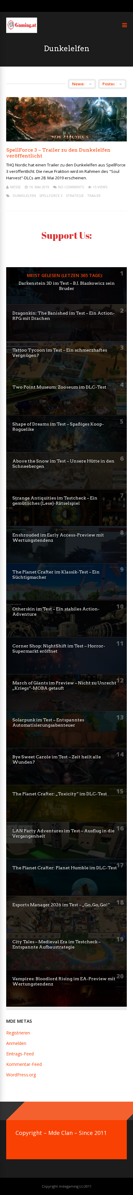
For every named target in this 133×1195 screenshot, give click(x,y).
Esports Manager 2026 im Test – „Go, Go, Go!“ (61, 904)
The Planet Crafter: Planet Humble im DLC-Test (64, 867)
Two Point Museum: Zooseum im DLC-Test (59, 387)
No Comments (71, 187)
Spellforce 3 (50, 195)
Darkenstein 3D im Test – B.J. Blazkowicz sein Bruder (67, 286)
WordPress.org (21, 1075)
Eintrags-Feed (20, 1054)
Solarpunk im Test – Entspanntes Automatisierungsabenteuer (48, 722)
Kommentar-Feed (24, 1064)
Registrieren (18, 1033)
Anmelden (16, 1043)
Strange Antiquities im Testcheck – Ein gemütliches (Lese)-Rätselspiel (54, 501)
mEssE (15, 187)
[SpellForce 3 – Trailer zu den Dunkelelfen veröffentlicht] (66, 140)
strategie (75, 195)
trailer (94, 195)
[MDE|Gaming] (21, 31)
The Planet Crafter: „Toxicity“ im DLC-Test (59, 793)
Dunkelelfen (24, 195)
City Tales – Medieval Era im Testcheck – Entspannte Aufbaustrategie (56, 944)
